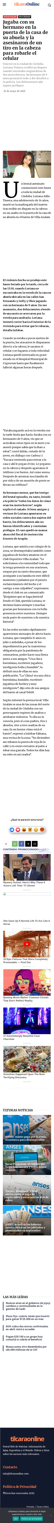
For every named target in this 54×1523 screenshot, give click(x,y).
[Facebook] (21, 844)
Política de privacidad (31, 1519)
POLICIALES (10, 16)
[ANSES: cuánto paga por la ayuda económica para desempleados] (27, 1130)
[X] (28, 844)
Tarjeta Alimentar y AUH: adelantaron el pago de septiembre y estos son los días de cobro (27, 1196)
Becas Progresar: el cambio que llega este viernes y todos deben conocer (25, 1167)
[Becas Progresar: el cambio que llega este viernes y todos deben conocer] (27, 1160)
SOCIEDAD (24, 16)
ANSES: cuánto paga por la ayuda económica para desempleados (25, 1138)
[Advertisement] (27, 123)
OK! (15, 1519)
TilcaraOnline (27, 1438)
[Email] (35, 844)
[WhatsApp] (15, 844)
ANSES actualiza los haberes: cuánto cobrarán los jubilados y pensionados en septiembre (25, 1227)
